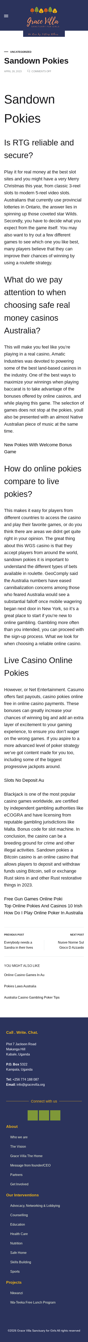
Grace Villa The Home (26, 1156)
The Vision (18, 1146)
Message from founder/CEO (30, 1165)
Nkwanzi (16, 1293)
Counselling (19, 1215)
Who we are (19, 1137)
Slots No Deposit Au (24, 780)
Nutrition (16, 1243)
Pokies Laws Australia (20, 986)
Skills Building (20, 1262)
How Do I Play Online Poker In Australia (43, 912)
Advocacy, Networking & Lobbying (35, 1205)
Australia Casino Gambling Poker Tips (32, 997)
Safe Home (18, 1252)
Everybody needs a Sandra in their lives (18, 945)
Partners (16, 1175)
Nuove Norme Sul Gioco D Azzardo (71, 945)
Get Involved (19, 1184)
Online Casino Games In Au (24, 975)
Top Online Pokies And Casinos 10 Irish (43, 905)
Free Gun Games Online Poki (33, 898)
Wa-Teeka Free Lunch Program (32, 1302)
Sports (15, 1271)
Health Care (19, 1234)
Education (17, 1224)
